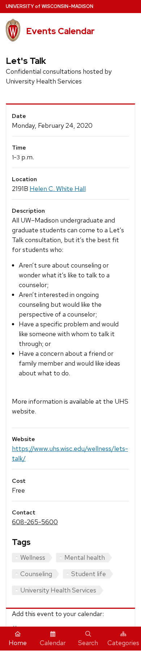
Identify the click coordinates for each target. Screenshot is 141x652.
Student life (88, 574)
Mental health (84, 557)
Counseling (36, 574)
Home (18, 643)
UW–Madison (49, 6)
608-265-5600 (35, 522)
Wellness (32, 557)
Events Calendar (60, 31)
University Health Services (58, 590)
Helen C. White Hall (58, 188)
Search (88, 643)
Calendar (53, 643)
